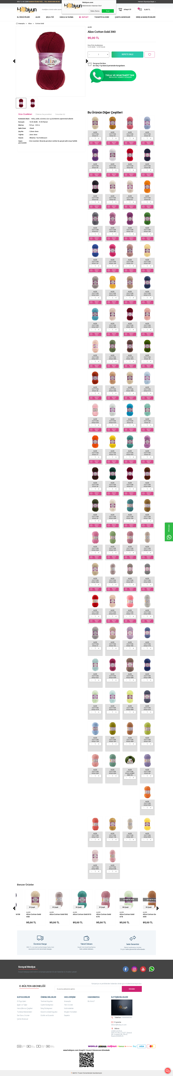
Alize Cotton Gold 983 (147, 612)
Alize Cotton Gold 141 (95, 261)
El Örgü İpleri (23, 17)
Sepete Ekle (127, 54)
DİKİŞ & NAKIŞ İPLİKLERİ (145, 17)
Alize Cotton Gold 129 (147, 739)
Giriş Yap (120, 9)
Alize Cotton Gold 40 (147, 134)
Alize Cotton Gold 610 (129, 452)
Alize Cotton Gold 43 (147, 452)
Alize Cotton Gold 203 (147, 707)
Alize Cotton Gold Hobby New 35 (130, 772)
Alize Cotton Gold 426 (112, 484)
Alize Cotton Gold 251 (95, 612)
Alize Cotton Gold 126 (147, 229)
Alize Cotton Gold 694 (112, 771)
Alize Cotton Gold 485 (112, 357)
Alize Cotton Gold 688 (129, 675)
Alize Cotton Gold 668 (129, 707)
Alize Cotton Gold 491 (129, 835)
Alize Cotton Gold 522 (95, 675)
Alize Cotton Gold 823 (112, 612)
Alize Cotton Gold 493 (129, 357)
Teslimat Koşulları (47, 1001)
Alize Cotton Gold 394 (95, 580)
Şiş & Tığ (50, 17)
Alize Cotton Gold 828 (147, 580)
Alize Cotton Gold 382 (112, 325)
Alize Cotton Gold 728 (95, 739)
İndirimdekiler (69, 1008)
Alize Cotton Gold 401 (95, 357)
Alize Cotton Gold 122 (130, 229)
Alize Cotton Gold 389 (147, 675)
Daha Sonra (95, 11)
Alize (38, 17)
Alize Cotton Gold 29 (95, 516)
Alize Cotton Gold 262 (129, 293)
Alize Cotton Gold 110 (112, 452)
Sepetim (67, 1015)
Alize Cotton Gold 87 (95, 229)
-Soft (73, 1073)
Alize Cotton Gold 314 (147, 548)
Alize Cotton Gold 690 (147, 484)
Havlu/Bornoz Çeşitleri (25, 1008)
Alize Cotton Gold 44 (95, 165)
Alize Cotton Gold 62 (112, 197)
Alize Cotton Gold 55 (112, 165)
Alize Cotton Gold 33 (130, 134)
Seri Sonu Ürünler (23, 1015)
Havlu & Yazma (66, 17)
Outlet (85, 17)
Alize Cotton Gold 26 (95, 484)
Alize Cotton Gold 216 (112, 293)
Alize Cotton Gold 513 (147, 389)
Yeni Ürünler (68, 1005)
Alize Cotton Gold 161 (130, 261)
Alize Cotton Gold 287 (95, 325)
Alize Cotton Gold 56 (130, 165)
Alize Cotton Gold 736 (112, 835)
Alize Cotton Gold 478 (95, 707)
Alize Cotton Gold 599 (112, 516)
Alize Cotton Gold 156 (129, 516)
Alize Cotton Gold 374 (147, 644)
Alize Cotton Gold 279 (147, 293)
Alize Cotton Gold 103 (112, 548)
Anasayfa (67, 1001)
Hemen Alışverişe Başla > (147, 1)
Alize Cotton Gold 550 (147, 803)
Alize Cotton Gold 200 (95, 293)
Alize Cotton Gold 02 (112, 134)
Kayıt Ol (128, 9)
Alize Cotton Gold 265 (95, 771)
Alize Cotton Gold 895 (95, 867)
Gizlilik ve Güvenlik (47, 1015)
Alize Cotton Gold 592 (112, 580)
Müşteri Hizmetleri (70, 1012)
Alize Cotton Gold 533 (112, 420)
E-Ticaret (79, 1073)
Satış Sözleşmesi (46, 1008)
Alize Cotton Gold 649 (112, 675)
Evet (107, 11)
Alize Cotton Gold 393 (147, 325)
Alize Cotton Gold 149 (112, 261)
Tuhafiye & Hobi (101, 17)
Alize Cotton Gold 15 (147, 420)
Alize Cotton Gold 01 (95, 134)
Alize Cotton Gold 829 (147, 835)
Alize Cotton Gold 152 (112, 644)
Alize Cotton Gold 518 (95, 420)
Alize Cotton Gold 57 (130, 484)
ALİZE (20, 912)
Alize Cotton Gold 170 (129, 612)
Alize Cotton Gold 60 (95, 197)
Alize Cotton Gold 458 (129, 389)
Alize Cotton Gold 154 (95, 835)
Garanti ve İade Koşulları (49, 1012)
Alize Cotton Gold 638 (112, 867)
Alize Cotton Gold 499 (129, 739)
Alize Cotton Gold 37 (95, 452)
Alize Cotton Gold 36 (95, 389)
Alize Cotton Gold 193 (112, 739)
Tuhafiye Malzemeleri (24, 1012)
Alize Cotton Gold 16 (130, 420)
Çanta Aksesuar (122, 17)
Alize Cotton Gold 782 (147, 516)
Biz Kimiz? (91, 1001)
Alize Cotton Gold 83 (147, 197)
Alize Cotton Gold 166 (129, 644)
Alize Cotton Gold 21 (95, 644)
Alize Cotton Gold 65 (147, 771)
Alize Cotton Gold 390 (129, 325)
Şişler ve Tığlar (22, 1005)
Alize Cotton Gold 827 (129, 580)
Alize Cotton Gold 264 (95, 548)
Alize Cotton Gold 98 (112, 229)
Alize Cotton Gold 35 (147, 357)
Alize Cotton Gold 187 (147, 261)
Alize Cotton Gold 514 (112, 707)
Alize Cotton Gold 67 (130, 197)
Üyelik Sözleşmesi (47, 1005)
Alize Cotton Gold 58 (147, 165)
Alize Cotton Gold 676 (129, 548)
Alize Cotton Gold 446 (112, 389)
